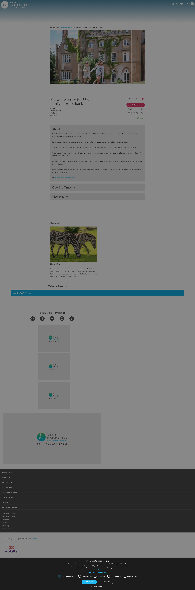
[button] (97, 572)
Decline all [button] (106, 582)
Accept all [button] (89, 582)
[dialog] (97, 574)
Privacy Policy (97, 570)
